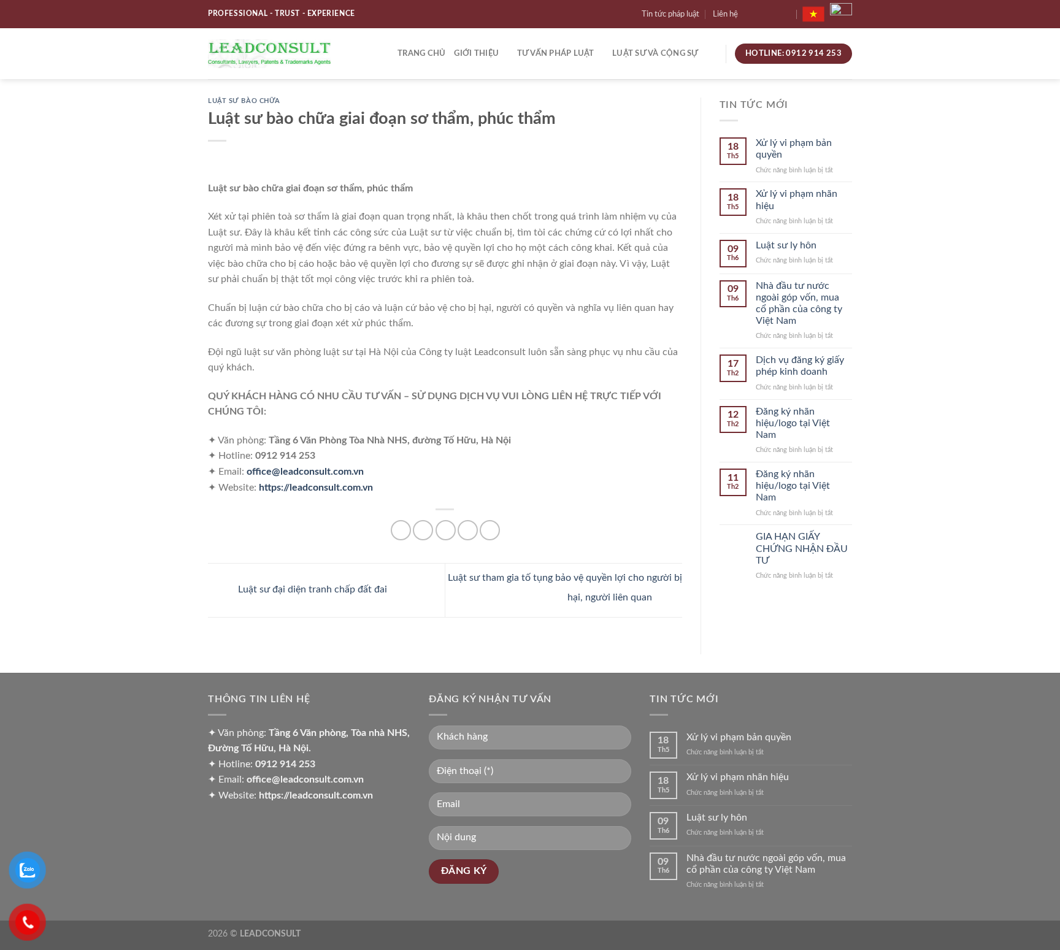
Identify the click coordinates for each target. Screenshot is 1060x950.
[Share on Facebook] (401, 530)
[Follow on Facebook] (751, 14)
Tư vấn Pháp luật (555, 53)
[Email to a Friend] (446, 530)
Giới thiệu (476, 53)
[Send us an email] (786, 14)
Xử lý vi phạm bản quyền (794, 148)
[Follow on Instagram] (762, 14)
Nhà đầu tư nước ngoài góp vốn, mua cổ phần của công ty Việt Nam (799, 303)
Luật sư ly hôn (786, 245)
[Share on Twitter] (423, 530)
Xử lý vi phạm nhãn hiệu (796, 199)
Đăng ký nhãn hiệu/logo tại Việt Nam (793, 423)
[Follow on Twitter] (774, 14)
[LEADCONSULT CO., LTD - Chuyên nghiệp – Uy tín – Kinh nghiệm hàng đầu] (269, 53)
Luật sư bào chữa (244, 101)
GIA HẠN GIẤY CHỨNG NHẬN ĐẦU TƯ (802, 548)
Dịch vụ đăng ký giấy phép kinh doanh (800, 366)
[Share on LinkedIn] (490, 530)
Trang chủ (421, 53)
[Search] (711, 53)
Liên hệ (725, 14)
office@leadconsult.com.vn (305, 472)
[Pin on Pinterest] (468, 530)
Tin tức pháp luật (670, 14)
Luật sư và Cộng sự (655, 53)
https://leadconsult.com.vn (316, 487)
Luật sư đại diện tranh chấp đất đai (311, 589)
